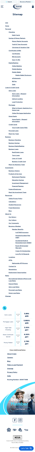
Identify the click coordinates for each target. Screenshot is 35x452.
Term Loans (16, 155)
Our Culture (12, 220)
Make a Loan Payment (15, 365)
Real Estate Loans (18, 152)
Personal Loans (14, 131)
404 (6, 23)
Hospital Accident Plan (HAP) (22, 236)
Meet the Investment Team (17, 192)
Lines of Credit (17, 158)
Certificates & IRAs (15, 50)
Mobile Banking (17, 69)
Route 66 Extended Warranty (21, 247)
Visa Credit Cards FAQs (20, 127)
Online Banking (17, 66)
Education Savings (18, 180)
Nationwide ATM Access (20, 263)
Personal (8, 29)
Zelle (13, 84)
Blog (10, 211)
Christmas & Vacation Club (20, 47)
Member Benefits (17, 229)
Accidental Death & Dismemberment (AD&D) (23, 242)
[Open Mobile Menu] (2, 6)
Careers (10, 357)
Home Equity (13, 116)
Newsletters (13, 269)
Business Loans (13, 149)
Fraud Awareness (14, 208)
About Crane (11, 354)
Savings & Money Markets (17, 38)
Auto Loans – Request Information (19, 95)
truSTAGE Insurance (21, 232)
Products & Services (15, 174)
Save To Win (16, 60)
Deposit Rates (13, 284)
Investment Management (20, 183)
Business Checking (15, 140)
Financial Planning (17, 186)
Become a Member (15, 226)
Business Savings (14, 143)
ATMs (10, 260)
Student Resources (15, 205)
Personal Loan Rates (15, 290)
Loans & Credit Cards (12, 87)
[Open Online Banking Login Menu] (33, 6)
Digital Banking (13, 63)
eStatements (16, 78)
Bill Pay (14, 81)
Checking (12, 32)
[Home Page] (17, 6)
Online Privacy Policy (15, 198)
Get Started (23, 409)
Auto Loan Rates (14, 287)
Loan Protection (17, 102)
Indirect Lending (17, 99)
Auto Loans (12, 90)
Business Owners (14, 171)
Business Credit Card (19, 161)
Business (8, 137)
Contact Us (12, 266)
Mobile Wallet (16, 72)
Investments (9, 168)
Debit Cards (16, 35)
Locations (12, 257)
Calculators (12, 201)
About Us (8, 214)
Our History (12, 217)
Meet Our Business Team (17, 164)
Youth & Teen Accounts (19, 44)
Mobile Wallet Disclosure (23, 75)
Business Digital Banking (16, 146)
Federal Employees (15, 189)
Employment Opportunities (17, 272)
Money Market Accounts (20, 41)
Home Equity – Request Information (19, 120)
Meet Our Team (14, 134)
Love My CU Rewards (22, 254)
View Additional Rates (18, 350)
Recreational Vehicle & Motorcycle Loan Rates (20, 280)
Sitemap (8, 296)
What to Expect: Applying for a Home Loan (22, 109)
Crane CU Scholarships (22, 251)
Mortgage (12, 105)
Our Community (14, 223)
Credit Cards (13, 124)
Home (7, 26)
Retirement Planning (18, 177)
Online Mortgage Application (21, 113)
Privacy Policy (12, 372)
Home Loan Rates (14, 293)
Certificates (16, 53)
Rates (7, 275)
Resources (8, 195)
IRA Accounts (16, 57)
